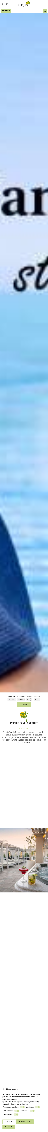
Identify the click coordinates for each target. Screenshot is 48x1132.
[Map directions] (41, 11)
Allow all (9, 1127)
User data (25, 1111)
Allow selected (25, 1122)
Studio (24, 1073)
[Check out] (21, 699)
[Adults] (29, 699)
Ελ (7, 4)
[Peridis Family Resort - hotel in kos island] (24, 4)
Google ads (7, 1114)
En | (2, 4)
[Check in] (11, 699)
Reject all (9, 1122)
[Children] (37, 699)
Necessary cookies (11, 1107)
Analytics (30, 1107)
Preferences (8, 1111)
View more (7, 951)
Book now (6, 11)
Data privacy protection (19, 1104)
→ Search (24, 704)
